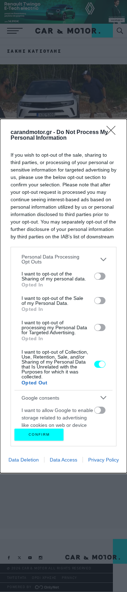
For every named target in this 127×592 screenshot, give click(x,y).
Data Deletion (23, 460)
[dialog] (63, 296)
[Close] (113, 132)
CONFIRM (39, 434)
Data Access (63, 460)
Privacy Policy (103, 460)
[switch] (99, 276)
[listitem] (63, 259)
